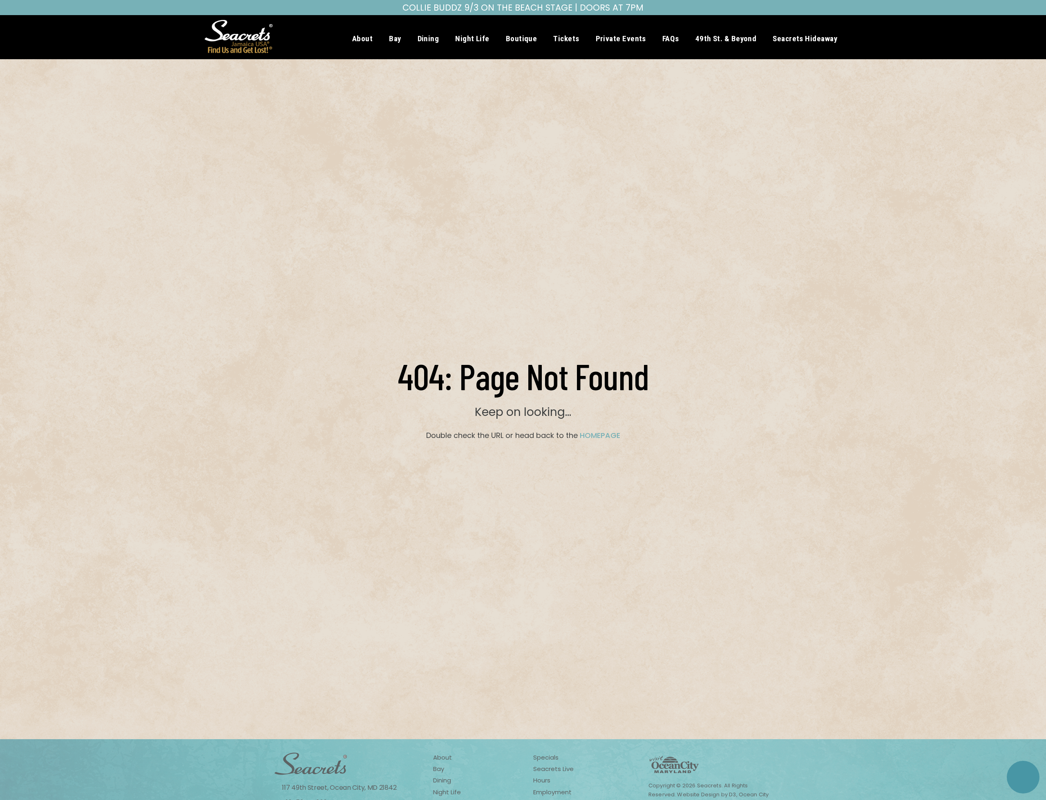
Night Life (472, 38)
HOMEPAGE (600, 435)
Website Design (698, 794)
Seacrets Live (553, 768)
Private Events (621, 38)
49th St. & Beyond (726, 38)
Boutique (521, 38)
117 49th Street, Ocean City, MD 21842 (338, 787)
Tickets (566, 38)
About (362, 38)
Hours (541, 780)
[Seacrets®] (238, 36)
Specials (546, 757)
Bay (395, 38)
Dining (428, 38)
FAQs (670, 38)
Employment (552, 792)
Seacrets (709, 785)
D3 (732, 794)
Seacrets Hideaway (805, 38)
